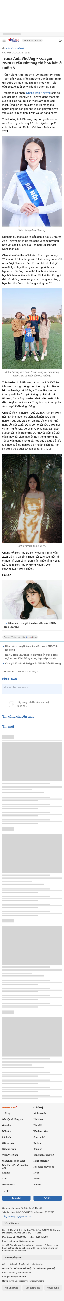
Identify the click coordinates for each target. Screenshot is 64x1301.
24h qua (6, 1190)
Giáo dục (6, 1125)
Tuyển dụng (53, 1288)
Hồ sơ (36, 1172)
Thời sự (6, 1113)
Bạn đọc (37, 1149)
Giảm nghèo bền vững (13, 1161)
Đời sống (7, 1131)
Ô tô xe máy (8, 1143)
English (6, 1172)
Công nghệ (39, 1137)
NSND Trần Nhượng (38, 92)
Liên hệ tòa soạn (11, 1223)
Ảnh (4, 1178)
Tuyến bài (16, 1198)
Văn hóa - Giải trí (15, 49)
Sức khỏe (6, 1137)
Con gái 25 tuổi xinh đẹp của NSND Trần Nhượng (33, 663)
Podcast (37, 1184)
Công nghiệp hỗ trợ (43, 1155)
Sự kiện (47, 1198)
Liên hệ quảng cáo (12, 1257)
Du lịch (37, 1143)
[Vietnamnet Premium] (9, 1108)
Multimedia (8, 1184)
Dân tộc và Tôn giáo (12, 1119)
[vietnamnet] (14, 42)
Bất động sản (9, 1149)
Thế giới (37, 1125)
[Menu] (4, 40)
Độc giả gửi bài (33, 1288)
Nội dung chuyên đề (43, 1166)
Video (36, 1178)
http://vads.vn (18, 1276)
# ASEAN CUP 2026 (32, 40)
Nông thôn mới (41, 1161)
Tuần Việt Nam (10, 1155)
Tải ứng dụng (11, 1288)
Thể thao (38, 1119)
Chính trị (38, 1107)
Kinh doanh (39, 1113)
